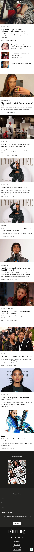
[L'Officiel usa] (17, 2)
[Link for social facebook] (15, 538)
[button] (32, 472)
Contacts (17, 541)
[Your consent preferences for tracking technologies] (31, 549)
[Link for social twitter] (12, 538)
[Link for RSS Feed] (22, 538)
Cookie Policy (17, 549)
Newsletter (17, 544)
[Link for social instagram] (19, 538)
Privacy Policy (25, 519)
